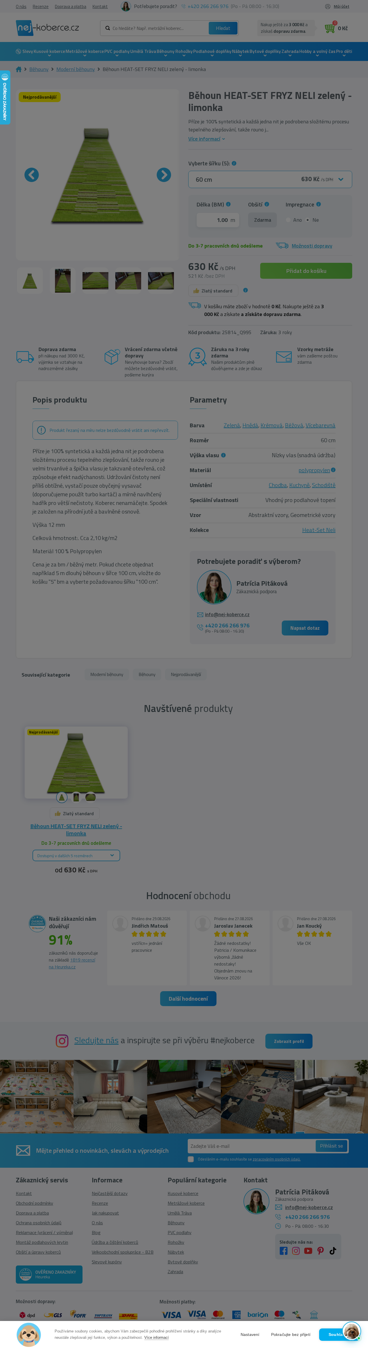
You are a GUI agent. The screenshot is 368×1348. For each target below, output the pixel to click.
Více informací (156, 1337)
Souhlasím (339, 1334)
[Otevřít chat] (351, 1331)
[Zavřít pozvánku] (354, 1268)
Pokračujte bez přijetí (290, 1334)
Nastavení (250, 1334)
